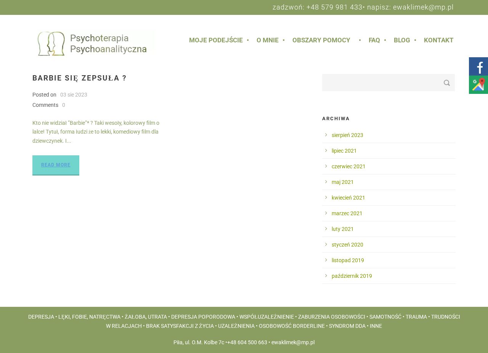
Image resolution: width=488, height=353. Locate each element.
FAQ (374, 40)
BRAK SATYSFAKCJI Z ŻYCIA (180, 326)
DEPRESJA (41, 317)
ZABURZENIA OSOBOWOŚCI (331, 317)
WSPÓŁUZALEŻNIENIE (266, 317)
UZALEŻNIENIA (236, 326)
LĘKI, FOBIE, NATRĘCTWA (89, 317)
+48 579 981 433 (335, 7)
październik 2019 (352, 276)
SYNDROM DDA (347, 326)
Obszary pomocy (321, 40)
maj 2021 (343, 182)
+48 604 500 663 (247, 342)
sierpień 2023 (347, 135)
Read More (56, 165)
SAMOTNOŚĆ (385, 317)
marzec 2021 (347, 213)
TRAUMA (416, 317)
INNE (376, 326)
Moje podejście (216, 40)
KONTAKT (439, 40)
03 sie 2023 (73, 95)
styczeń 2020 (347, 245)
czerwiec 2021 (349, 166)
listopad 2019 (348, 260)
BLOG (402, 40)
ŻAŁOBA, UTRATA (146, 317)
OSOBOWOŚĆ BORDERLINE (292, 326)
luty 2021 (343, 229)
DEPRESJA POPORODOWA (203, 317)
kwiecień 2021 (348, 198)
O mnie (268, 40)
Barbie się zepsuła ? (79, 78)
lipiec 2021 (344, 151)
